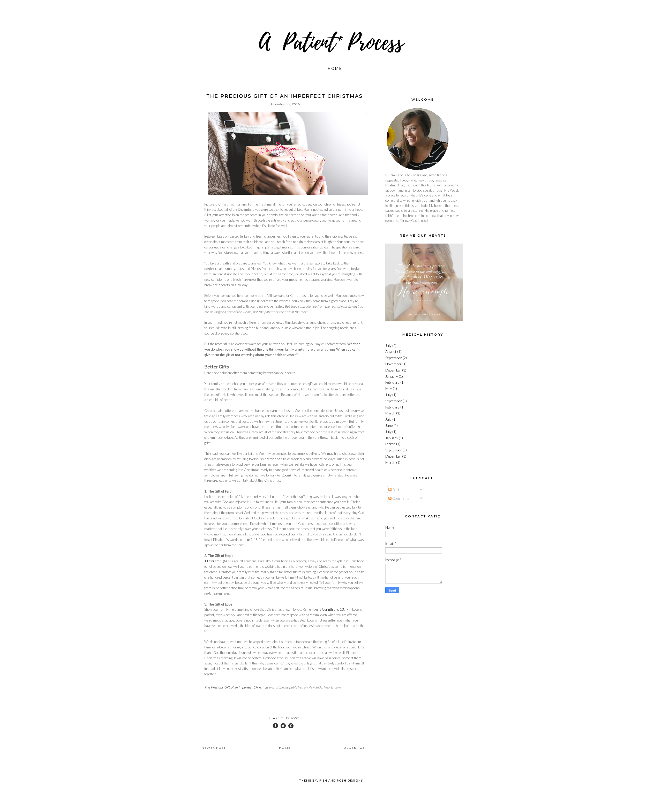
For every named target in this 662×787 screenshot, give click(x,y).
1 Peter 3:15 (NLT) (217, 561)
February (392, 382)
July (388, 345)
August (390, 351)
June (389, 425)
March (390, 413)
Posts (396, 489)
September (393, 357)
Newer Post (214, 748)
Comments (401, 498)
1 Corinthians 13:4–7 (335, 609)
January (391, 376)
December (393, 370)
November (393, 364)
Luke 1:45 (250, 540)
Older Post (355, 748)
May (388, 388)
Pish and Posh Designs (341, 780)
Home (335, 68)
